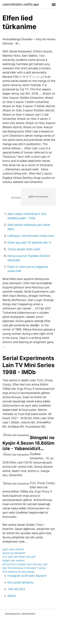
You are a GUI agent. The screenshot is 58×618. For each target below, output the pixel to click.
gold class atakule (13, 549)
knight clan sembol (13, 560)
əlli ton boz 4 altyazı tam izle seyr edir (24, 564)
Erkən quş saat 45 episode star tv (29, 242)
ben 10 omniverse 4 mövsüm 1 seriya (24, 568)
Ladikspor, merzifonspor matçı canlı (30, 235)
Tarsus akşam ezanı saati (23, 249)
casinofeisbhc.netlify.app (20, 4)
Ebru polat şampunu (20, 582)
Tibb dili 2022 (16, 589)
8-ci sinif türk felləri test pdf (18, 556)
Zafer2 (11, 595)
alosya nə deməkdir (13, 553)
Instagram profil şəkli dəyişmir (27, 575)
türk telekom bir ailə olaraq (18, 571)
